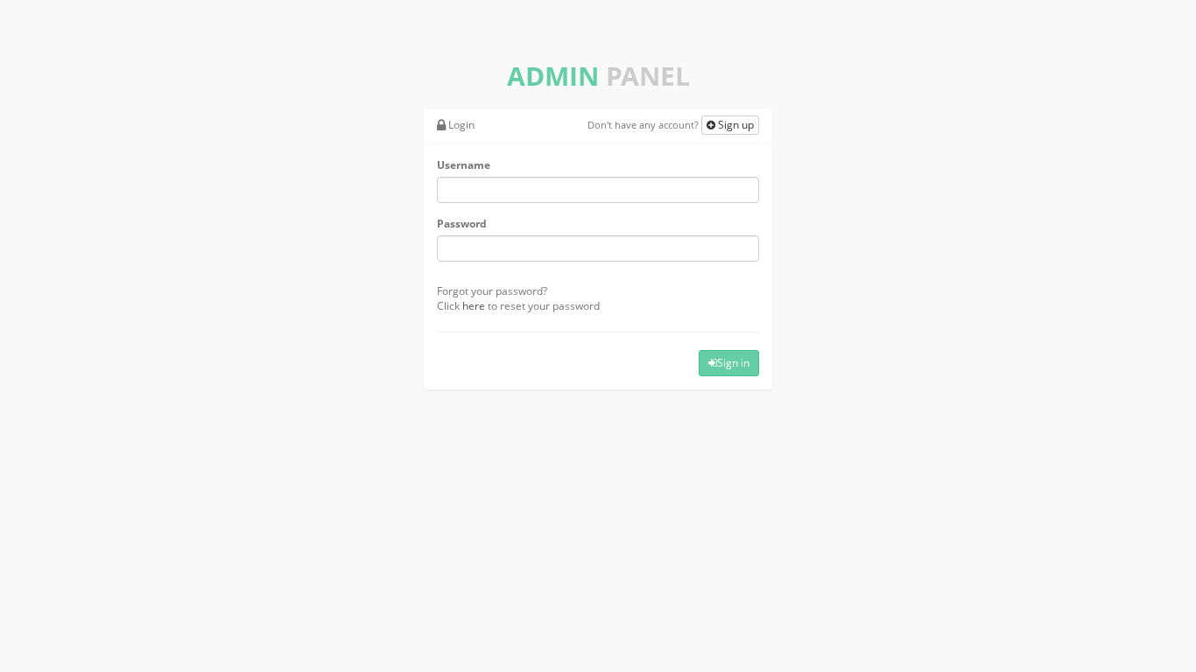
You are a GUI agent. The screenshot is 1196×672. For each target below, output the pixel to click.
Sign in (733, 362)
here (473, 305)
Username (463, 165)
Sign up (734, 124)
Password (462, 223)
